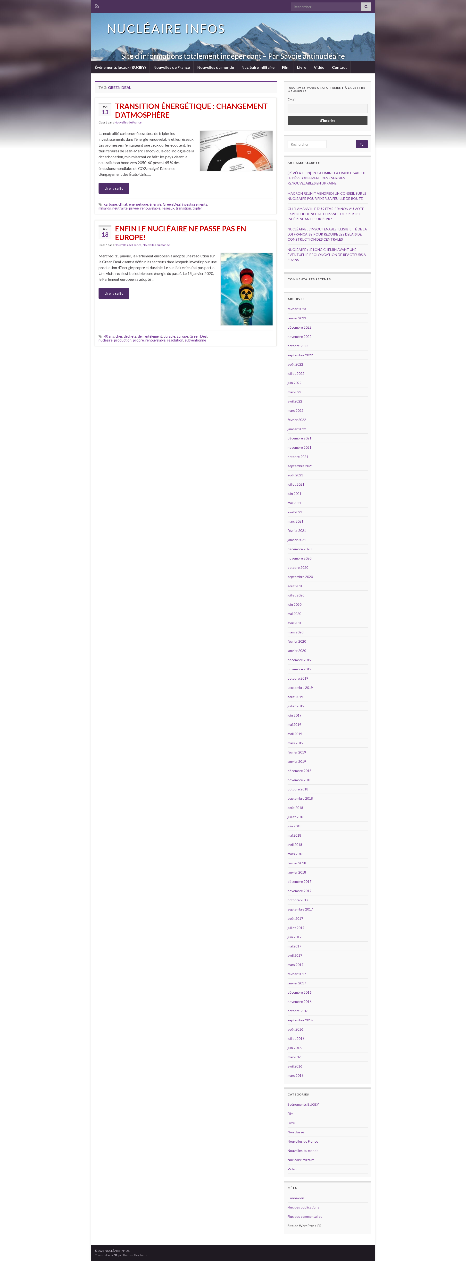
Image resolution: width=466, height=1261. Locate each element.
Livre (301, 67)
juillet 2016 (296, 1038)
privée (134, 208)
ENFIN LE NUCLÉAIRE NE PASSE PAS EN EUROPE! (180, 233)
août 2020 (295, 586)
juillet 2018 (296, 817)
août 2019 (295, 697)
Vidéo (319, 67)
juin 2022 (294, 383)
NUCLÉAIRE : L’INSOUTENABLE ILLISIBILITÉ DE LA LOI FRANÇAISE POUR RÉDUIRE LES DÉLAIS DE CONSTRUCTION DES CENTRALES (327, 234)
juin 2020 (294, 604)
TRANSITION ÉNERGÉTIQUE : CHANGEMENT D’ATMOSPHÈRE (191, 110)
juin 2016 (294, 1048)
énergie (155, 204)
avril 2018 (295, 844)
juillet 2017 (296, 928)
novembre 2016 (299, 1001)
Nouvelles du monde (215, 67)
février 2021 (297, 530)
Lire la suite (114, 188)
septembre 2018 (300, 798)
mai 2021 (294, 503)
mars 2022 (295, 410)
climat (122, 204)
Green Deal (172, 204)
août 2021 (295, 475)
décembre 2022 (299, 327)
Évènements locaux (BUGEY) (120, 67)
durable (169, 336)
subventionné (195, 340)
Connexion (296, 1198)
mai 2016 (294, 1057)
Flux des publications (303, 1207)
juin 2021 (294, 493)
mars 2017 (295, 965)
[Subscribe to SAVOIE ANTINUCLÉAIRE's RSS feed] (97, 5)
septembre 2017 (300, 909)
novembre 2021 (299, 447)
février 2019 (297, 752)
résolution (175, 340)
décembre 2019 (299, 660)
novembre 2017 (299, 891)
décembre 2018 (299, 771)
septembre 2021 (300, 466)
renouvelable (150, 208)
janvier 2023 (297, 318)
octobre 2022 (298, 346)
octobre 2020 (298, 567)
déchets (130, 336)
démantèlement (150, 336)
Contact (339, 67)
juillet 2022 (296, 373)
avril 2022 (295, 401)
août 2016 (295, 1029)
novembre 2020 (299, 558)
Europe (182, 336)
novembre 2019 (299, 669)
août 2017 (295, 918)
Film (286, 67)
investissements (194, 204)
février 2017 (297, 974)
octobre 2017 (298, 900)
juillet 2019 (296, 706)
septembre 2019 (300, 687)
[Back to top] (455, 1250)
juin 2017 (294, 937)
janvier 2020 (297, 650)
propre (138, 340)
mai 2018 (294, 835)
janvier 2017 (297, 983)
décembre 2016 (299, 992)
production (123, 340)
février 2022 (297, 420)
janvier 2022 (297, 429)
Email (292, 99)
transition (183, 208)
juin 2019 (294, 715)
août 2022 (295, 364)
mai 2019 (294, 724)
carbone (110, 204)
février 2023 (297, 309)
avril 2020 (295, 623)
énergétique (138, 204)
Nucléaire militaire (258, 67)
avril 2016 (295, 1066)
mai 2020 (294, 614)
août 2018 (295, 808)
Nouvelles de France (171, 67)
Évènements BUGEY (303, 1104)
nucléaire (106, 340)
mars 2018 (295, 854)
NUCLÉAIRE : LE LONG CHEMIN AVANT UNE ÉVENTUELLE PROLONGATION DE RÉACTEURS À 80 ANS (327, 254)
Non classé (296, 1132)
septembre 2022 (300, 355)
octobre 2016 (298, 1011)
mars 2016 (295, 1075)
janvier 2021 (297, 540)
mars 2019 (295, 743)
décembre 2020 (299, 549)
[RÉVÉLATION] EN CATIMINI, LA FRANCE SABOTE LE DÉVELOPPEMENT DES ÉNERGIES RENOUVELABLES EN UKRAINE (327, 178)
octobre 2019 (298, 678)
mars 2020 (295, 632)
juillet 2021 (296, 484)
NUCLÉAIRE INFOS (166, 28)
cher (119, 336)
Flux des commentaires (305, 1216)
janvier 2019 (297, 761)
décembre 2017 (299, 881)
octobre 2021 (298, 457)
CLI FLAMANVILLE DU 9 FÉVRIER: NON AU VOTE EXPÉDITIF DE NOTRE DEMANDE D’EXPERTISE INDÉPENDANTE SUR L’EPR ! (326, 214)
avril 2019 (295, 734)
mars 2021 (295, 521)
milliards (105, 208)
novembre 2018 (299, 780)
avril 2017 (295, 955)
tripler (197, 208)
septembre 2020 (300, 577)
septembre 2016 (300, 1020)
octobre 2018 (298, 789)
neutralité (120, 208)
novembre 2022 (299, 336)
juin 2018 (294, 826)
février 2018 (297, 863)
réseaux (168, 208)
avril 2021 (295, 512)
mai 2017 (294, 946)
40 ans (109, 336)
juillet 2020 (296, 595)
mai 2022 (294, 392)
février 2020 (297, 641)
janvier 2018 (297, 872)
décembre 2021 (299, 438)
